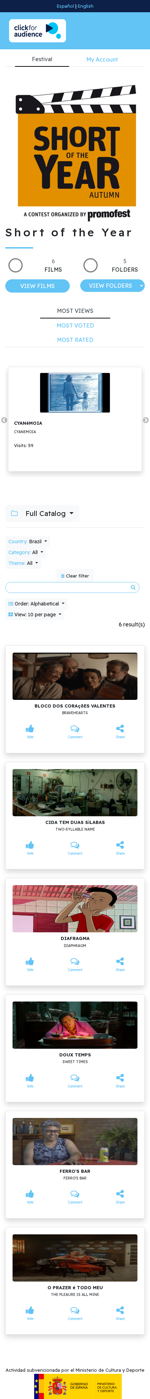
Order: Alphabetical (36, 604)
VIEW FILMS (37, 285)
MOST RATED (75, 339)
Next (145, 420)
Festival (42, 59)
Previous (4, 420)
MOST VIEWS (75, 310)
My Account (102, 59)
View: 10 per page (35, 614)
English (85, 6)
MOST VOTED (75, 325)
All (23, 552)
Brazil (25, 541)
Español (65, 6)
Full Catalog (45, 513)
